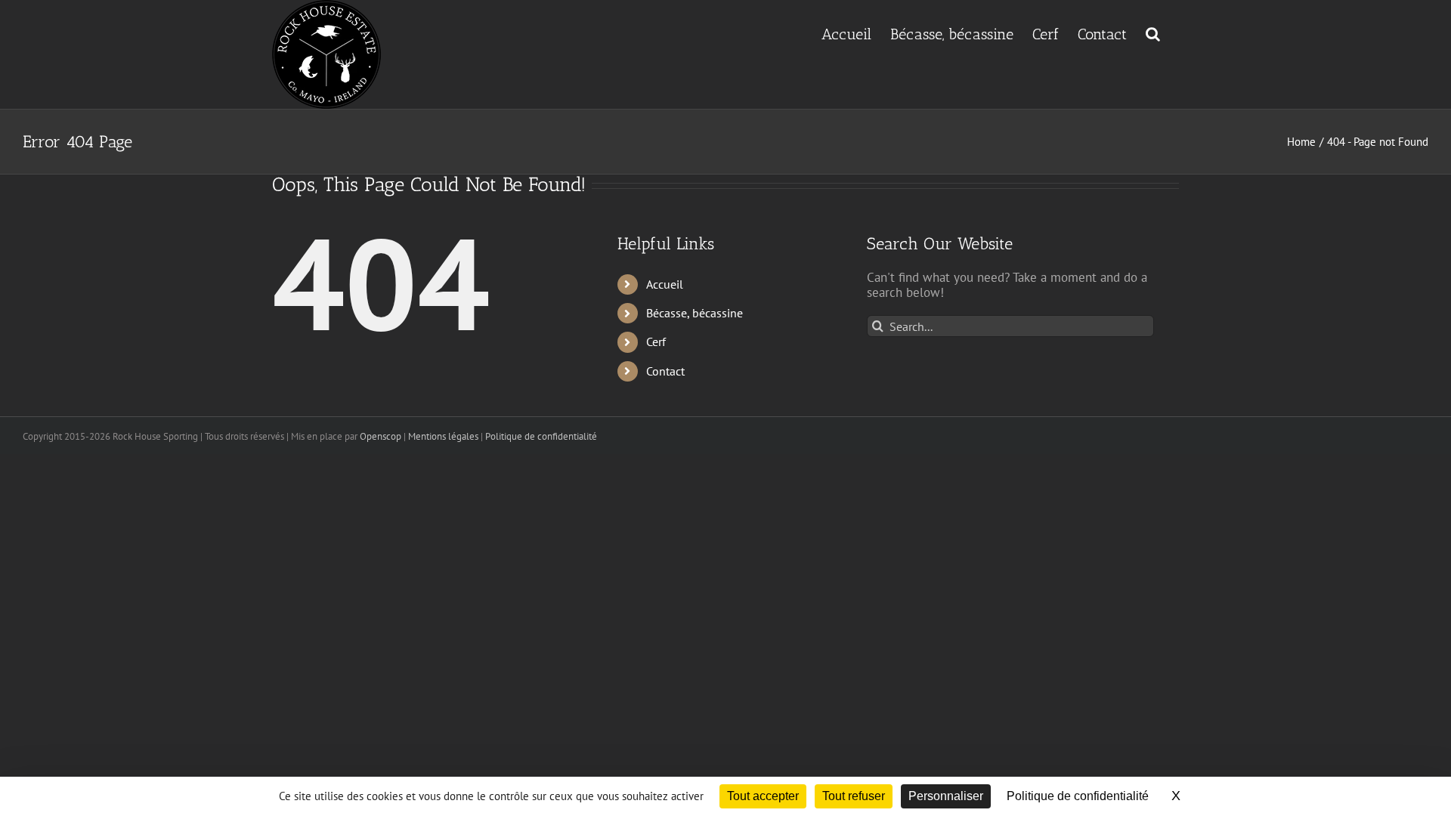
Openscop (380, 436)
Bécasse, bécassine (694, 312)
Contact (665, 371)
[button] (1153, 32)
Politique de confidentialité (541, 436)
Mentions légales (443, 436)
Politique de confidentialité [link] (1078, 796)
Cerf (656, 341)
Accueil (664, 284)
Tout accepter (763, 796)
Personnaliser (945, 796)
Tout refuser (853, 796)
